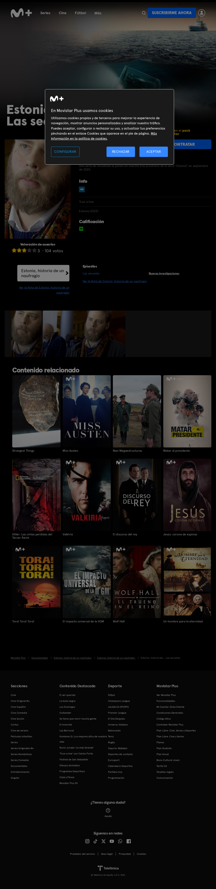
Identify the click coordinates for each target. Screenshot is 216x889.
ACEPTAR (153, 152)
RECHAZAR (121, 152)
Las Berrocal (66, 730)
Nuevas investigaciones (164, 273)
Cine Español (18, 706)
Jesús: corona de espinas (180, 534)
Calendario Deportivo (120, 766)
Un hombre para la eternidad (183, 621)
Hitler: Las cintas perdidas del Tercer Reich (32, 536)
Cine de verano (19, 730)
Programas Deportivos (72, 771)
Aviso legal (107, 853)
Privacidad (125, 853)
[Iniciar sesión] (201, 12)
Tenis (111, 736)
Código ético (164, 718)
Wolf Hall (118, 621)
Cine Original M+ (20, 700)
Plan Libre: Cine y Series (170, 736)
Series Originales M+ (22, 748)
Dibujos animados (69, 765)
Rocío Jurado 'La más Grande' (76, 747)
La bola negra (67, 700)
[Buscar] (144, 13)
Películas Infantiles (21, 736)
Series (45, 13)
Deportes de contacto (120, 754)
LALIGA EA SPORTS (118, 706)
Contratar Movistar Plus (170, 724)
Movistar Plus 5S (68, 783)
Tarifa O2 (162, 766)
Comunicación (165, 777)
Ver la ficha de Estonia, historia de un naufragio (115, 281)
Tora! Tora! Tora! (23, 621)
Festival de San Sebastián (73, 759)
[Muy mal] (14, 250)
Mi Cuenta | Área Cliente (170, 706)
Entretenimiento (20, 771)
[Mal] (19, 250)
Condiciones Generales (170, 712)
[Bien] (29, 250)
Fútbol (80, 13)
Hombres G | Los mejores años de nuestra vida (83, 739)
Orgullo (15, 777)
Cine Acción (17, 718)
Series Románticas (21, 754)
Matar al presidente (176, 450)
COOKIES (141, 853)
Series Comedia (20, 760)
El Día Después (116, 718)
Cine (62, 13)
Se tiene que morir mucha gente (77, 718)
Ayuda (108, 816)
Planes (160, 742)
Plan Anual (163, 754)
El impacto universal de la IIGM (83, 621)
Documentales (19, 766)
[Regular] (24, 250)
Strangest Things (23, 450)
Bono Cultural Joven (168, 760)
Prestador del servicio (82, 853)
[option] (27, 334)
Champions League (119, 700)
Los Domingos (67, 706)
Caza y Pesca (66, 777)
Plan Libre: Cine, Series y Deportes (176, 730)
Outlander (65, 712)
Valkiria (68, 534)
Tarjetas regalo (165, 771)
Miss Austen (70, 450)
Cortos (14, 724)
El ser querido (67, 695)
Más (97, 13)
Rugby (111, 742)
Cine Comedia (19, 712)
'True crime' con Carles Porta (76, 753)
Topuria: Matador (118, 748)
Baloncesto (114, 730)
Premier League (117, 712)
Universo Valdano (118, 724)
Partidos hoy (115, 771)
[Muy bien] (34, 250)
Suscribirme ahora (172, 12)
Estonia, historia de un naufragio (42, 273)
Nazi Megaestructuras (127, 450)
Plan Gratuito (164, 748)
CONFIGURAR (65, 152)
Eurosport (113, 760)
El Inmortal (65, 724)
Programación (116, 777)
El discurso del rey (125, 534)
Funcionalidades (166, 700)
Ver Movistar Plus (166, 695)
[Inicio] (21, 13)
